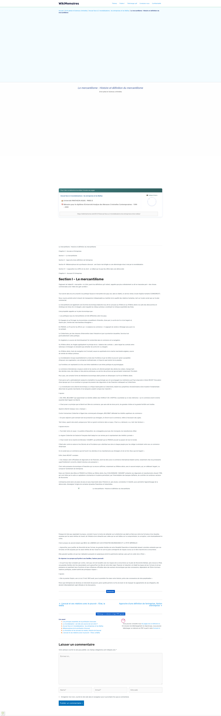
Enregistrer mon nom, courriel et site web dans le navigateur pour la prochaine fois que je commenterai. (95, 697)
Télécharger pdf (132, 3)
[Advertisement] (110, 173)
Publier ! (122, 3)
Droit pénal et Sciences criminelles (76, 11)
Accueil (61, 11)
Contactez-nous (144, 3)
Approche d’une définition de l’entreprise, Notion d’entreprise (140, 604)
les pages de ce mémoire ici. (151, 624)
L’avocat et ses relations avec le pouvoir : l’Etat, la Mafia (82, 604)
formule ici (156, 628)
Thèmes (114, 3)
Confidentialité (156, 3)
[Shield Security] (2, 713)
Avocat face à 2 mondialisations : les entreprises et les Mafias (109, 11)
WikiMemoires (69, 3)
